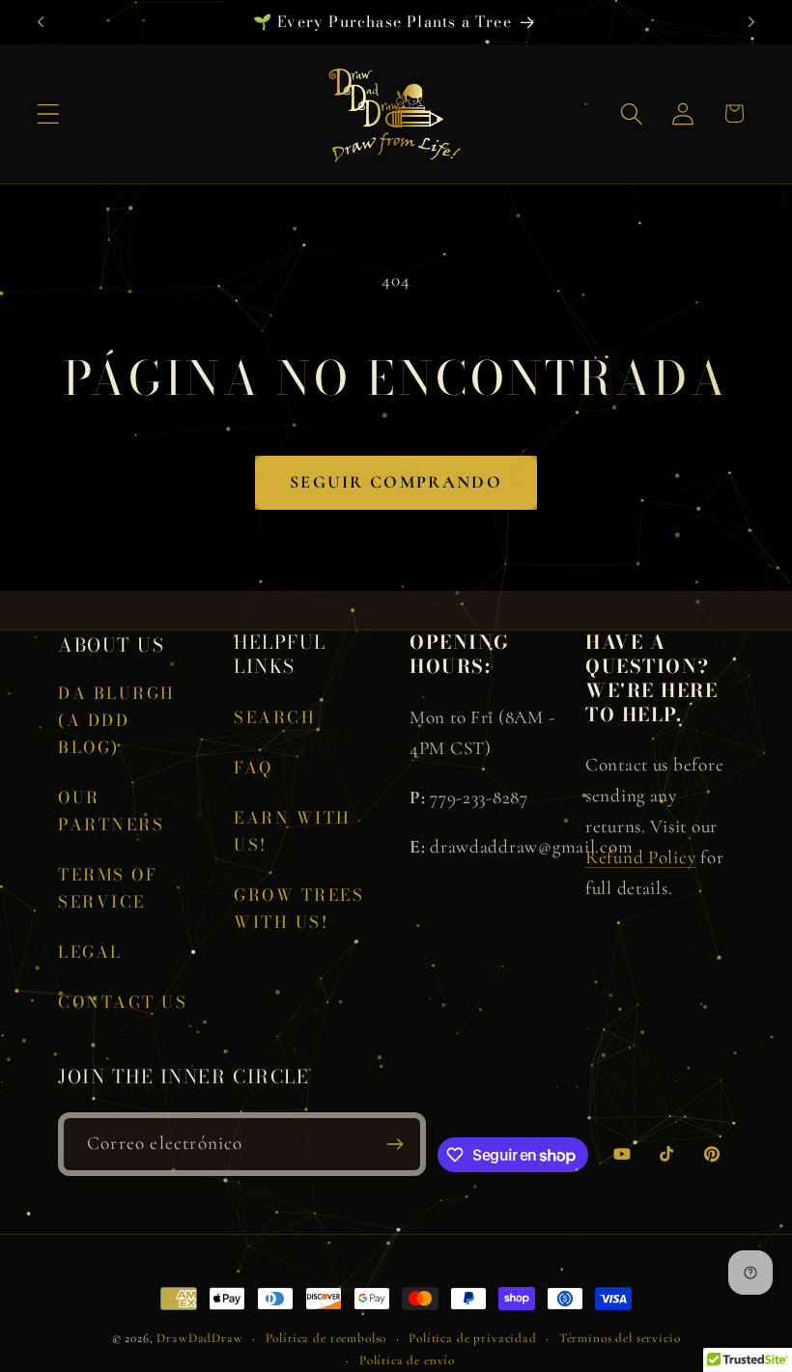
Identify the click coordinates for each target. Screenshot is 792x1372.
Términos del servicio (620, 1338)
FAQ (253, 767)
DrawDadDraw (199, 1338)
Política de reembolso (326, 1338)
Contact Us (122, 1002)
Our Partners (111, 811)
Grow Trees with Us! (299, 908)
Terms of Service (107, 888)
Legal (90, 952)
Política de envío (407, 1360)
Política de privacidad (472, 1338)
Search (275, 717)
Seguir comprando (396, 481)
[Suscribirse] (395, 1144)
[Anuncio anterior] (40, 22)
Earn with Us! (293, 831)
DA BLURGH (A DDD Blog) (117, 720)
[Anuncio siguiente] (751, 22)
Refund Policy (640, 857)
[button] (48, 113)
